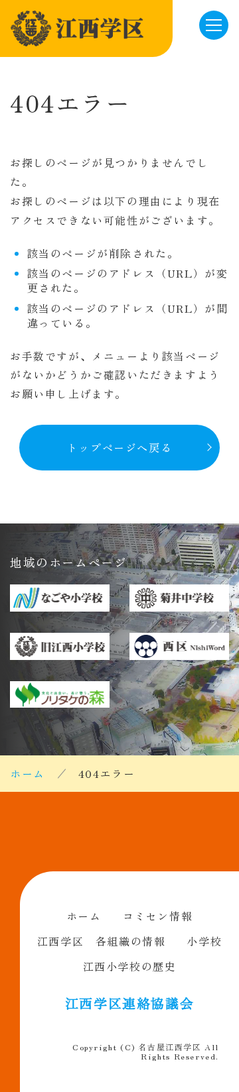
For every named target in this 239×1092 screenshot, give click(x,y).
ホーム (27, 773)
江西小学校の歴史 (130, 966)
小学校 (204, 941)
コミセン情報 (158, 916)
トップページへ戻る (119, 447)
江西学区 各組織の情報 (101, 941)
